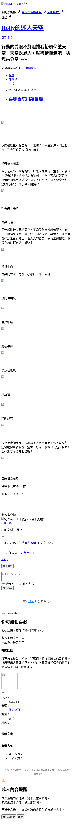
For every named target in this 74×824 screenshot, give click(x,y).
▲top (4, 559)
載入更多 (7, 566)
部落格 (13, 79)
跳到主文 (7, 37)
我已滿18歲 (9, 817)
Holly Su (6, 522)
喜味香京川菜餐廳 (26, 99)
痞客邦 (26, 542)
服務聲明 (38, 774)
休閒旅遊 (31, 68)
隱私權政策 (64, 770)
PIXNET (17, 770)
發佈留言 (7, 588)
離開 (20, 817)
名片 (11, 83)
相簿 (11, 75)
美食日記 (29, 553)
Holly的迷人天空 (22, 28)
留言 (34, 542)
